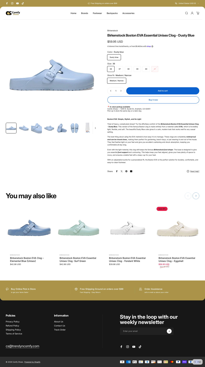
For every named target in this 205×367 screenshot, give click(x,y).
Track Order (60, 329)
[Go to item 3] (36, 128)
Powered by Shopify (32, 362)
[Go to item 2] (23, 128)
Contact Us (59, 325)
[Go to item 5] (61, 128)
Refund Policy (12, 325)
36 (111, 69)
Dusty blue (114, 57)
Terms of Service (14, 333)
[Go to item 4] (49, 128)
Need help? (194, 171)
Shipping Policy (13, 329)
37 (120, 69)
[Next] (91, 80)
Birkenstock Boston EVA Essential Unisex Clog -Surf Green (78, 259)
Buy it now (153, 100)
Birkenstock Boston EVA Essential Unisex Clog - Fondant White (127, 259)
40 (146, 69)
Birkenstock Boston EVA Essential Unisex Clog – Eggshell (177, 259)
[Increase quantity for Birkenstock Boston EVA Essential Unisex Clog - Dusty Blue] (121, 90)
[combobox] (187, 3)
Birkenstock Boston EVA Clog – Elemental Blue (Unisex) (27, 259)
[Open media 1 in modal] (52, 75)
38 (128, 69)
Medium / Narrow (117, 81)
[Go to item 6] (74, 128)
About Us (58, 321)
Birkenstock (112, 30)
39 (137, 69)
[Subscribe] (169, 331)
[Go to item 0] (11, 128)
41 (155, 69)
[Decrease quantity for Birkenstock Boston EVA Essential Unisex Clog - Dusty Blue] (110, 90)
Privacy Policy (13, 321)
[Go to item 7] (87, 128)
